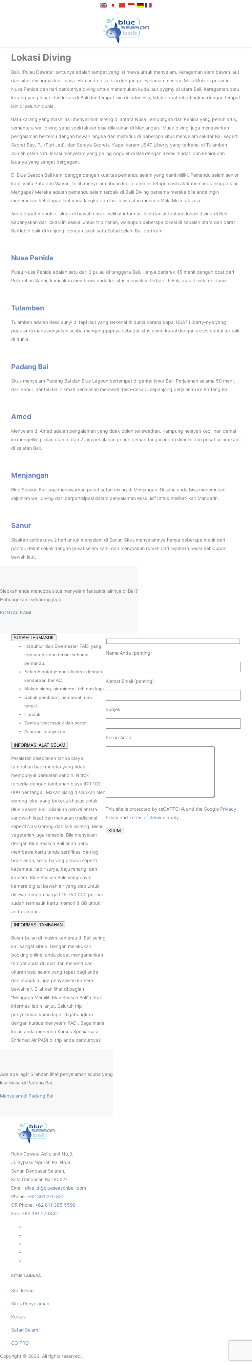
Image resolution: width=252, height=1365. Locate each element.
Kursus (18, 1316)
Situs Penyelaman (30, 1303)
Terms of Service (147, 817)
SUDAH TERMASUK (34, 637)
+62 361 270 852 (46, 1196)
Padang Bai (30, 367)
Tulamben (27, 308)
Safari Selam (24, 1330)
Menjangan (30, 475)
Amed (21, 416)
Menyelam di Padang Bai (26, 1095)
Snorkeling (22, 1290)
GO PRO (20, 1343)
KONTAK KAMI (15, 612)
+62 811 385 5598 (55, 1205)
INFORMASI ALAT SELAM (39, 745)
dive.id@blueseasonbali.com (55, 1188)
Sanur (21, 525)
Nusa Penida (32, 258)
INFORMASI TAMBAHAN (38, 924)
